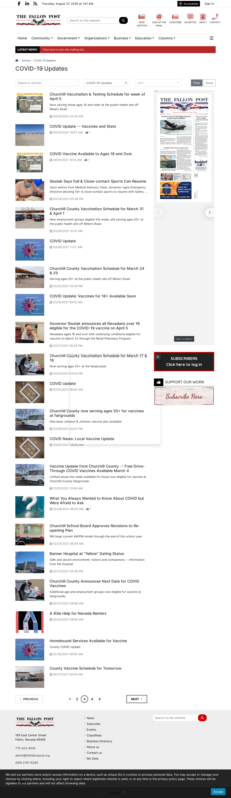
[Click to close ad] (158, 357)
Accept (218, 791)
